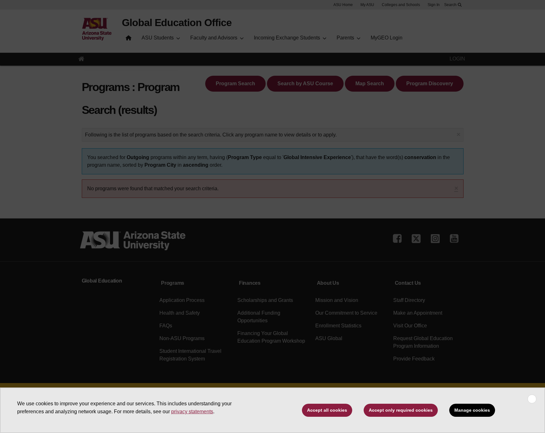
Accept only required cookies (401, 410)
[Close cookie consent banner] (532, 399)
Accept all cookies (327, 410)
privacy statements (192, 411)
